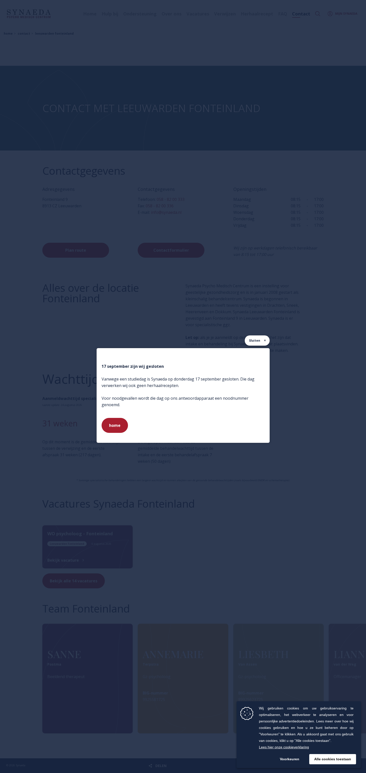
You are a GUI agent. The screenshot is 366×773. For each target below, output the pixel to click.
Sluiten (254, 340)
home (115, 425)
